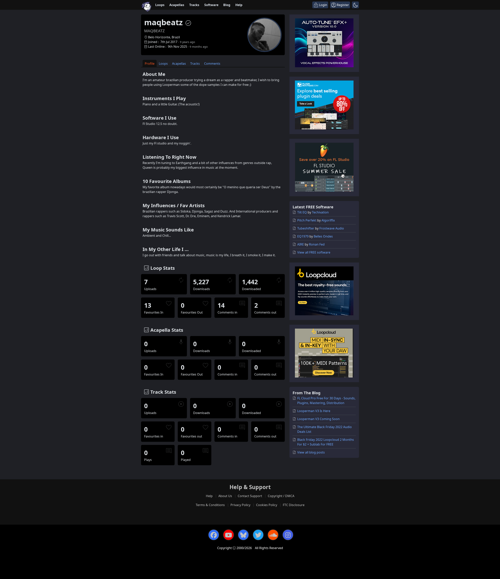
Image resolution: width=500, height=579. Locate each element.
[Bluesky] (243, 534)
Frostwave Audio (331, 228)
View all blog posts (311, 452)
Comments (212, 63)
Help (238, 5)
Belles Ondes (323, 236)
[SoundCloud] (273, 534)
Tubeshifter (305, 228)
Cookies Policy (266, 505)
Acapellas (176, 5)
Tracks (194, 5)
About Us (225, 496)
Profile (149, 63)
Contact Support (250, 496)
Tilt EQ (302, 212)
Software (211, 5)
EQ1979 (303, 236)
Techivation (320, 212)
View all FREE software (313, 252)
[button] (355, 4)
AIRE (300, 244)
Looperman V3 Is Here (313, 411)
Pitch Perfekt (306, 220)
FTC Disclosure (293, 505)
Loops (159, 5)
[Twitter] (258, 534)
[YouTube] (228, 534)
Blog (226, 5)
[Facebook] (213, 534)
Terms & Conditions (210, 505)
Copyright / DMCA (281, 496)
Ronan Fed (317, 244)
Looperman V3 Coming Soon (318, 419)
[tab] (150, 63)
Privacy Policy (240, 505)
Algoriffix (328, 220)
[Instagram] (287, 534)
